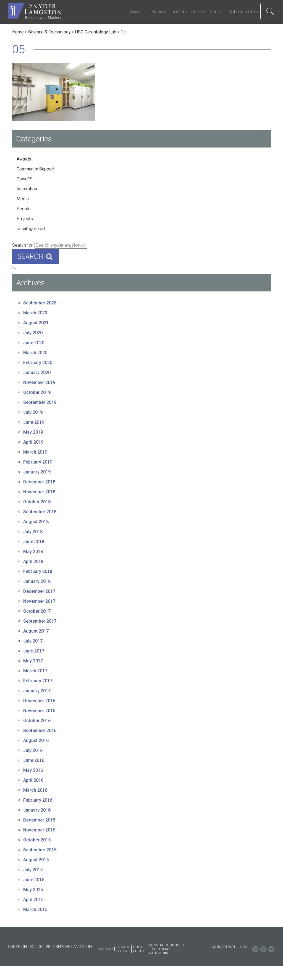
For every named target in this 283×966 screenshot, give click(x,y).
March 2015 (35, 909)
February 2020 (37, 362)
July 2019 (33, 412)
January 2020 (37, 372)
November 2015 (39, 830)
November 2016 (39, 710)
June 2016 (33, 760)
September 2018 (39, 511)
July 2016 (33, 750)
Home (18, 32)
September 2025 (39, 303)
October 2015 (37, 840)
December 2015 (39, 820)
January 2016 (37, 810)
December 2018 (39, 482)
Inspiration (27, 188)
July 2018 (33, 531)
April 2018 (33, 561)
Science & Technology (49, 32)
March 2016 (35, 790)
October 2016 (37, 720)
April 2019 (33, 442)
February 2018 (37, 571)
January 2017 (37, 690)
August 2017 (36, 631)
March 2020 (35, 352)
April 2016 (33, 780)
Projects (25, 218)
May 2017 (33, 661)
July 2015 (33, 869)
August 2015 (36, 859)
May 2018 (33, 551)
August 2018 (36, 521)
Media (23, 198)
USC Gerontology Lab (95, 32)
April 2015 (33, 899)
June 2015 (33, 879)
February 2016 (37, 800)
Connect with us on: (230, 947)
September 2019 (39, 402)
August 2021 (36, 322)
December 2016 (39, 700)
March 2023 (35, 312)
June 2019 (33, 422)
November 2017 (39, 601)
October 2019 (37, 392)
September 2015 (39, 849)
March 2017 (35, 670)
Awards (24, 159)
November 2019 (39, 382)
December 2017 (39, 591)
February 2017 (37, 680)
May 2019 (33, 432)
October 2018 (37, 501)
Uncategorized (31, 228)
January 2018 (37, 581)
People (24, 208)
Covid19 (25, 178)
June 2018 (33, 541)
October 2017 (37, 611)
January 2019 (37, 472)
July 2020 (33, 332)
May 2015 (33, 889)
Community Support (35, 169)
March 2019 (35, 452)
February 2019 (37, 462)
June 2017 (33, 651)
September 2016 (39, 730)
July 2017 (33, 641)
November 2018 (39, 491)
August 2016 (36, 740)
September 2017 (39, 621)
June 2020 (33, 342)
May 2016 (33, 770)
